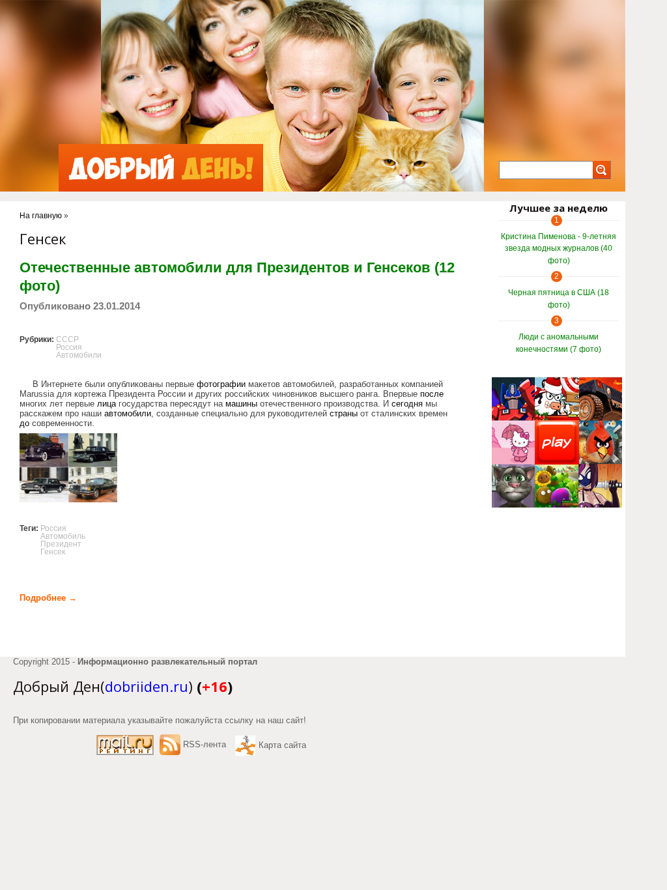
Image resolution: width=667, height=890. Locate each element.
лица (106, 404)
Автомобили (79, 355)
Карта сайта (282, 745)
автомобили (127, 413)
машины (241, 404)
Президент (60, 544)
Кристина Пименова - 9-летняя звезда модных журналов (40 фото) (558, 249)
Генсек (52, 552)
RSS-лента (204, 744)
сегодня (407, 404)
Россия (69, 347)
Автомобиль (62, 536)
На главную (41, 216)
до (24, 423)
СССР (67, 339)
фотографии (221, 384)
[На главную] (161, 168)
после (432, 394)
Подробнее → (48, 598)
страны (344, 413)
